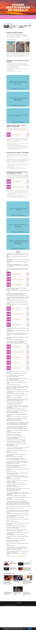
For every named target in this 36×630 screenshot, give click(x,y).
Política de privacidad (7, 605)
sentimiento (21, 130)
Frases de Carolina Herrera (21, 556)
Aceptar (30, 628)
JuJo (20, 603)
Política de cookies (13, 605)
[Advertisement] (18, 618)
